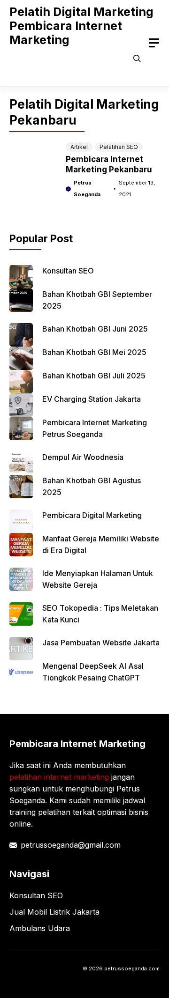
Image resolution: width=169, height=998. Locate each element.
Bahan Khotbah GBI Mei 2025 (94, 352)
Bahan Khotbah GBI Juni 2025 (95, 328)
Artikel (79, 146)
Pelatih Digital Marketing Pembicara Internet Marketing (81, 26)
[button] (137, 58)
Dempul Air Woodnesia (82, 457)
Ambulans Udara (39, 928)
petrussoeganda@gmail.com (71, 845)
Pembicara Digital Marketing (92, 515)
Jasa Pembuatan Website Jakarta (101, 642)
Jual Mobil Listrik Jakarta (54, 912)
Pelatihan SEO (119, 146)
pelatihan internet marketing (59, 777)
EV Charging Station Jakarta (91, 399)
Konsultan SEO (68, 270)
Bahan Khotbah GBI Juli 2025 (94, 375)
